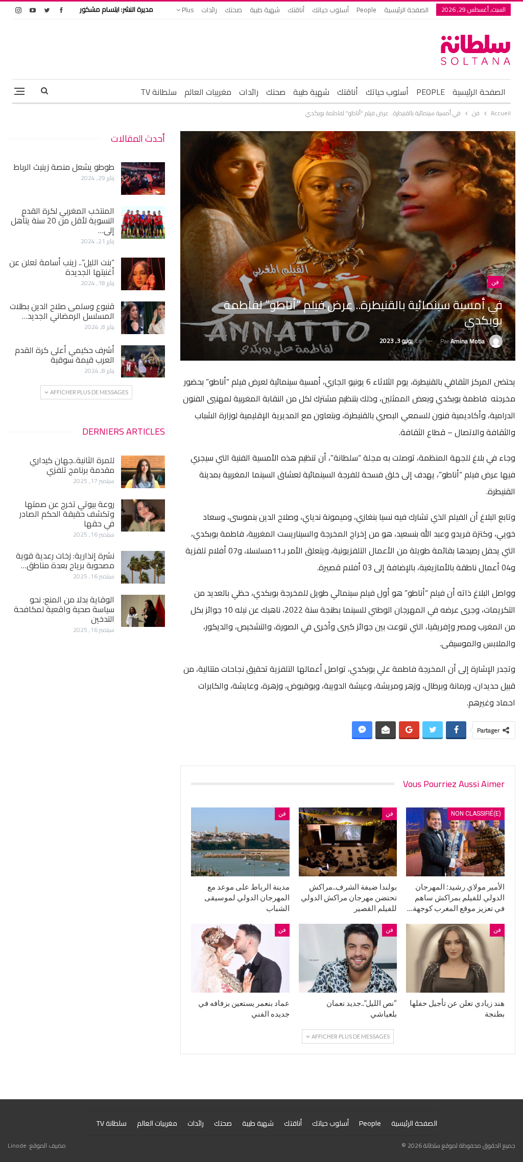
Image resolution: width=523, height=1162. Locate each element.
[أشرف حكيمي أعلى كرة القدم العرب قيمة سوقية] (143, 361)
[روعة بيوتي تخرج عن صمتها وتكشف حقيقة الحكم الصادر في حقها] (143, 515)
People (366, 10)
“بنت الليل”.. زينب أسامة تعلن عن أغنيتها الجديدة (61, 267)
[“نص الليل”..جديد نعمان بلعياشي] (348, 958)
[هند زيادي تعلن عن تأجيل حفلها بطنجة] (455, 958)
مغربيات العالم (207, 91)
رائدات (209, 10)
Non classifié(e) (476, 813)
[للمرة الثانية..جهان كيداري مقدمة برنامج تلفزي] (143, 472)
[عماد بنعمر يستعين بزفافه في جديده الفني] (240, 958)
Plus (187, 10)
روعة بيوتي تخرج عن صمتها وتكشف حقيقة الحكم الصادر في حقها (66, 513)
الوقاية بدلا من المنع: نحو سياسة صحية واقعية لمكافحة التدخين (64, 609)
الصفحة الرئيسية (406, 10)
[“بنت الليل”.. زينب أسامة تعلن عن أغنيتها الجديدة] (143, 274)
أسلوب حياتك (330, 10)
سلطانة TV (158, 91)
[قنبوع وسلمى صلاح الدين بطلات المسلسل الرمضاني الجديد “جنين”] (143, 317)
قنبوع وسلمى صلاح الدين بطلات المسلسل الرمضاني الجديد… (62, 310)
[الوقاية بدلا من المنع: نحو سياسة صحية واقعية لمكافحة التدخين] (143, 611)
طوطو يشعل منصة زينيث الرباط (63, 166)
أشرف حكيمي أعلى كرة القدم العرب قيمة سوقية (64, 354)
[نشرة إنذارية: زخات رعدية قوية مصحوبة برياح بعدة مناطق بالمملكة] (143, 567)
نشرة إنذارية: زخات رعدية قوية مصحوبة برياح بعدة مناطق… (65, 560)
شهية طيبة (265, 10)
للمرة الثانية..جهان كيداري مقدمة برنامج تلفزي (72, 464)
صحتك (233, 10)
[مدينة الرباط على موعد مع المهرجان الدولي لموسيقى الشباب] (240, 841)
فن (495, 282)
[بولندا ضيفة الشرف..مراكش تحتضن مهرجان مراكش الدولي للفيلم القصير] (348, 841)
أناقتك (296, 10)
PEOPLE (430, 91)
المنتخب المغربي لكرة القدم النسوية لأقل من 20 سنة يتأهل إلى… (62, 220)
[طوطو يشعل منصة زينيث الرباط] (143, 178)
